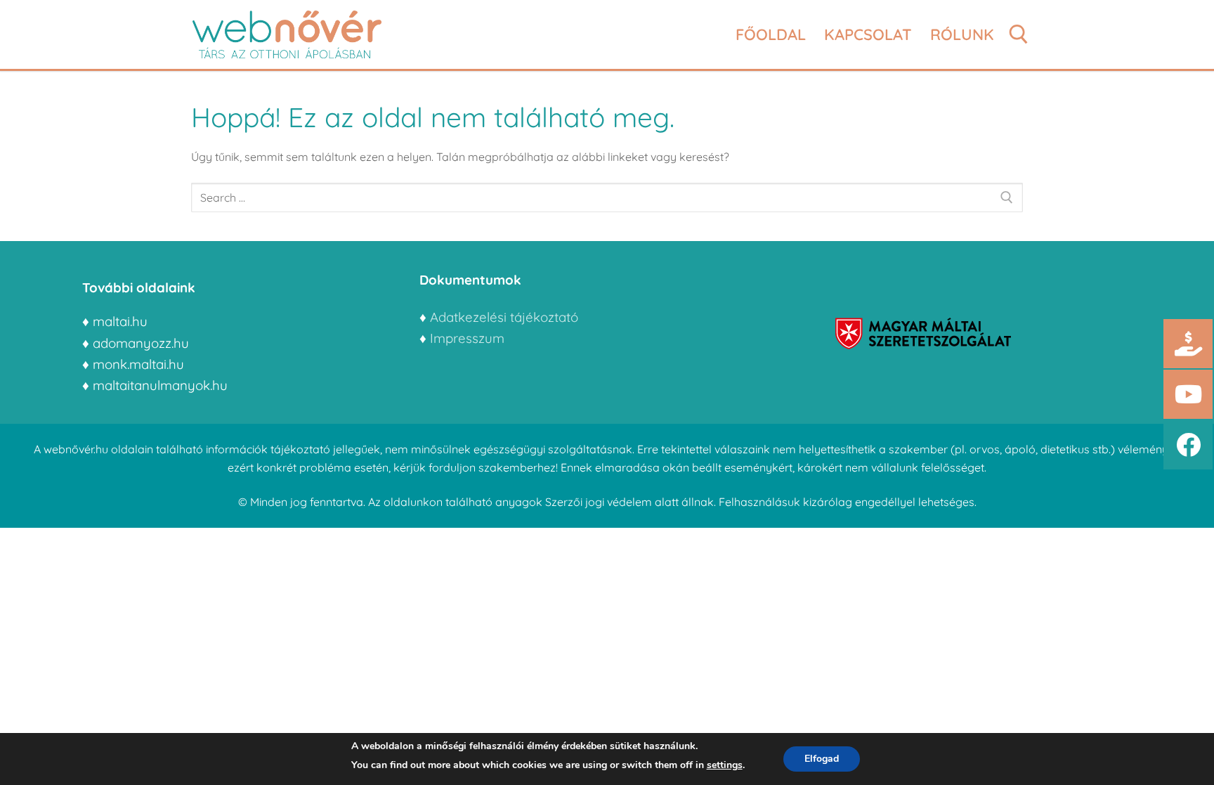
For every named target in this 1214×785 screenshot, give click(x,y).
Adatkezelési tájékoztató (504, 317)
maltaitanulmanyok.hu (160, 385)
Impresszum (469, 338)
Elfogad (821, 758)
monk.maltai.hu (138, 364)
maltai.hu (120, 321)
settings (725, 765)
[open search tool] (1019, 34)
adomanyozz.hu (141, 343)
